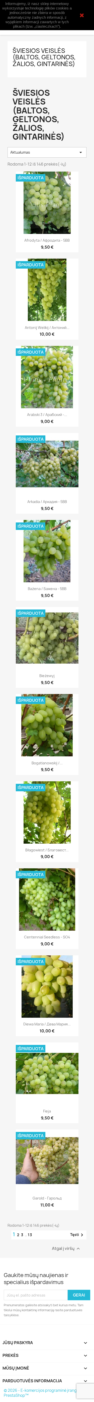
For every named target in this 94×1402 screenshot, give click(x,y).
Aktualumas (47, 152)
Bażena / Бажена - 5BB (47, 588)
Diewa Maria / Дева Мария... (47, 1024)
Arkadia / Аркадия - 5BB (47, 501)
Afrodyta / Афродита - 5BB (47, 240)
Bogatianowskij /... (47, 763)
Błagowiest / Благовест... (47, 850)
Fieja (47, 1111)
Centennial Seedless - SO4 (47, 937)
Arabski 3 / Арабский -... (47, 414)
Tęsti (77, 1235)
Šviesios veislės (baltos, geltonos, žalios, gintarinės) (44, 57)
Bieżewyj (47, 675)
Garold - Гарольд (47, 1198)
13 (30, 1234)
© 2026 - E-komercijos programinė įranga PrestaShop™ (41, 1393)
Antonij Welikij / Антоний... (47, 327)
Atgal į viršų (66, 1249)
